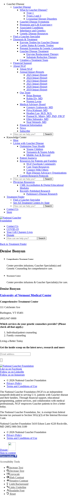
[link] (17, 366)
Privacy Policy (14, 383)
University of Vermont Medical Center (25, 295)
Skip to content (8, 452)
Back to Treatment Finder (13, 244)
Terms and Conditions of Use (22, 386)
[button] (8, 456)
